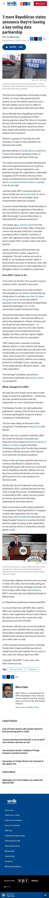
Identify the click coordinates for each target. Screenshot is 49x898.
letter (36, 590)
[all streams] (46, 895)
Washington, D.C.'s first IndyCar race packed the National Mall (22, 781)
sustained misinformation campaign (27, 182)
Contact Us (9, 861)
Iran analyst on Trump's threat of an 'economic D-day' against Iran (23, 762)
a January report (25, 225)
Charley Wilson (8, 772)
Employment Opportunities (15, 836)
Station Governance (12, 846)
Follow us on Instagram (13, 820)
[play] (3, 895)
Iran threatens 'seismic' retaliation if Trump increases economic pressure (20, 751)
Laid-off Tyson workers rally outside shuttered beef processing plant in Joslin (22, 730)
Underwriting (9, 856)
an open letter (29, 194)
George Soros (34, 426)
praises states (37, 378)
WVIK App (8, 831)
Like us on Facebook (12, 825)
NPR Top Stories (16, 669)
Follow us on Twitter (12, 815)
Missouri (32, 150)
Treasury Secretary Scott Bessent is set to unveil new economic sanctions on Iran (23, 741)
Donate (41, 4)
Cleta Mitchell (24, 517)
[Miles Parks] (7, 690)
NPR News (32, 669)
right (17, 460)
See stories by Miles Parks (27, 707)
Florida (24, 150)
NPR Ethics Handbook (13, 867)
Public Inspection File (12, 841)
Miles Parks (15, 37)
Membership (9, 851)
